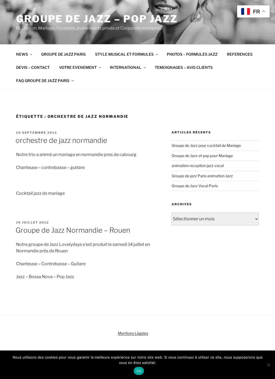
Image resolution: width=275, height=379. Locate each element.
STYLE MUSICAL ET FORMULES (124, 54)
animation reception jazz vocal (198, 165)
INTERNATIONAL (126, 67)
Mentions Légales (133, 333)
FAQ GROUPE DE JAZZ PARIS (42, 80)
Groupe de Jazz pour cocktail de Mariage (206, 145)
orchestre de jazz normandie (61, 140)
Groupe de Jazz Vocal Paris (195, 185)
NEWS (22, 54)
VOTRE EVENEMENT (78, 67)
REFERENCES (239, 54)
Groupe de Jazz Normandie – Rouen (73, 230)
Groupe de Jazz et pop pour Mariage (202, 155)
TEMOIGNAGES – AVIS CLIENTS (184, 67)
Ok (138, 371)
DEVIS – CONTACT (33, 67)
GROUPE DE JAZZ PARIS (63, 54)
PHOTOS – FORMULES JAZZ (192, 54)
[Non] (268, 364)
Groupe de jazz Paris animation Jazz (202, 175)
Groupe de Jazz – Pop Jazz (97, 19)
